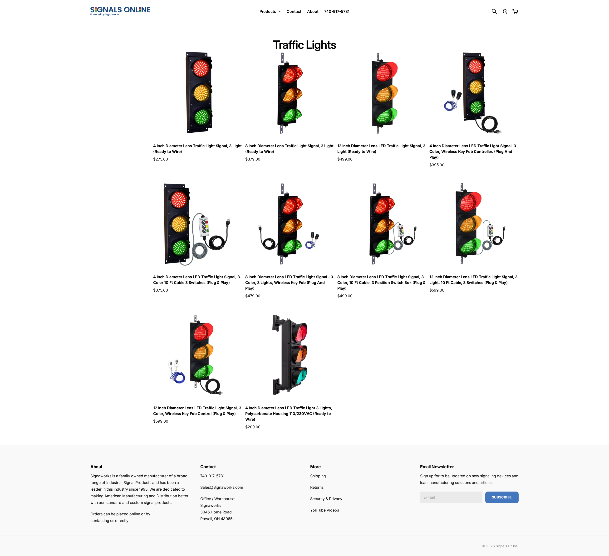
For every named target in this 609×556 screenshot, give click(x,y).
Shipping (318, 475)
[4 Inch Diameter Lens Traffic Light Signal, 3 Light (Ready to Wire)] (197, 92)
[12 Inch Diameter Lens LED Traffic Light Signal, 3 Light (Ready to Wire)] (382, 92)
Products (268, 12)
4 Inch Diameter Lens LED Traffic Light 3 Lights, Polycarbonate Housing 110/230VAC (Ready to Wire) (288, 413)
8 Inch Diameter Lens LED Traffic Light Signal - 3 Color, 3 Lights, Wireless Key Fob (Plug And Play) (289, 282)
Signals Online (507, 546)
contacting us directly (109, 520)
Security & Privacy (326, 498)
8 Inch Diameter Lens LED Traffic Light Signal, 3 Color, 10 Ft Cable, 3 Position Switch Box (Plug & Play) (381, 282)
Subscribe (502, 497)
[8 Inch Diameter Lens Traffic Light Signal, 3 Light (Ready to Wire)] (289, 92)
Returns (317, 487)
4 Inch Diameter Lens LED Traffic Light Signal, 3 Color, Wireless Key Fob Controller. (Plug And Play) (472, 151)
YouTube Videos (324, 510)
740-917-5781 (212, 475)
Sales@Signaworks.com (221, 487)
